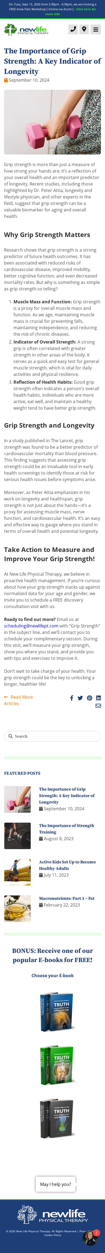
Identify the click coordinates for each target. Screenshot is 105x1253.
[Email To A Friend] (97, 706)
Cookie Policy (52, 1235)
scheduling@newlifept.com (31, 626)
